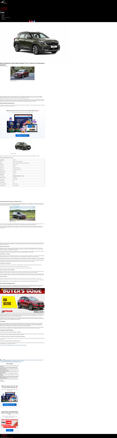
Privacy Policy (4, 435)
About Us (3, 15)
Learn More (10, 430)
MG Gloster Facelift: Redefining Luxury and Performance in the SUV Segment (14, 345)
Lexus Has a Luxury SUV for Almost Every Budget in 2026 (8, 367)
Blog (2, 16)
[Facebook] (34, 21)
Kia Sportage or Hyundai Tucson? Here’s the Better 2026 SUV (9, 378)
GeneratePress (11, 437)
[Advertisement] (22, 88)
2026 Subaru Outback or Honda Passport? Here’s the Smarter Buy (9, 376)
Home (3, 14)
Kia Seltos (24, 255)
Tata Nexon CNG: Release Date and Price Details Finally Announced (11, 361)
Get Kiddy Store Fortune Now (22, 135)
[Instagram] (32, 21)
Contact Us (4, 19)
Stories (3, 18)
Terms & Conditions (5, 434)
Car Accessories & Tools (6, 17)
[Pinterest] (30, 21)
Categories (1, 380)
